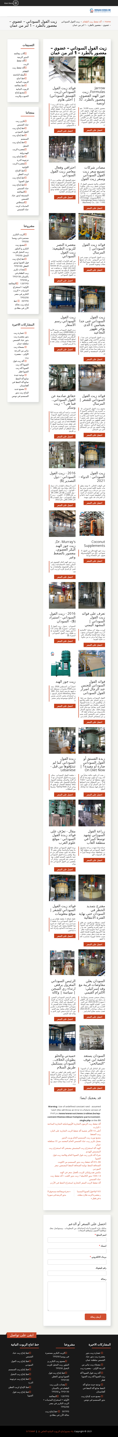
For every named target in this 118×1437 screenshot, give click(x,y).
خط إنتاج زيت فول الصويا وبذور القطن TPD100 (20, 262)
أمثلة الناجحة (19, 74)
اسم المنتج (100, 1234)
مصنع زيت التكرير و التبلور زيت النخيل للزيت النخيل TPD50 (58, 1365)
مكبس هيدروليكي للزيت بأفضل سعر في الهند (80, 1172)
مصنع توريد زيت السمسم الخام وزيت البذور (81, 1137)
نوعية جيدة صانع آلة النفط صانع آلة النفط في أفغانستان (94, 1388)
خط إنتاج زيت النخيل (20, 1374)
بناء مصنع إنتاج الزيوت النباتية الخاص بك (55, 1431)
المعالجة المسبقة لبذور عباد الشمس (20, 195)
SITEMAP (30, 1431)
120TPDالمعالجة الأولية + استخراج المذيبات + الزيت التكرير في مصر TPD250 (19, 290)
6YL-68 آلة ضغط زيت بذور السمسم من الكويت (79, 1161)
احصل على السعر (94, 130)
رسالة (103, 1278)
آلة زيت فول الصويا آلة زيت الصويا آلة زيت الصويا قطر (92, 1376)
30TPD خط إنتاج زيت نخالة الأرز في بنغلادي (21, 304)
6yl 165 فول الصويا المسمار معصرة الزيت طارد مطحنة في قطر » (89, 1195)
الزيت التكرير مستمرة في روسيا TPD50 (20, 238)
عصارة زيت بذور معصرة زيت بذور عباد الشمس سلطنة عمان (95, 1356)
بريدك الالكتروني (98, 1256)
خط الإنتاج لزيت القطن (18, 1387)
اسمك (102, 1245)
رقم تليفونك (101, 1267)
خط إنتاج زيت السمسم (18, 1369)
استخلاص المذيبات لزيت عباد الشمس (22, 206)
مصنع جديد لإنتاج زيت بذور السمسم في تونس (20, 392)
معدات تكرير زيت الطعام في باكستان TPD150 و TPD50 (59, 1388)
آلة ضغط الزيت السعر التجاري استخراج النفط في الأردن (75, 1182)
